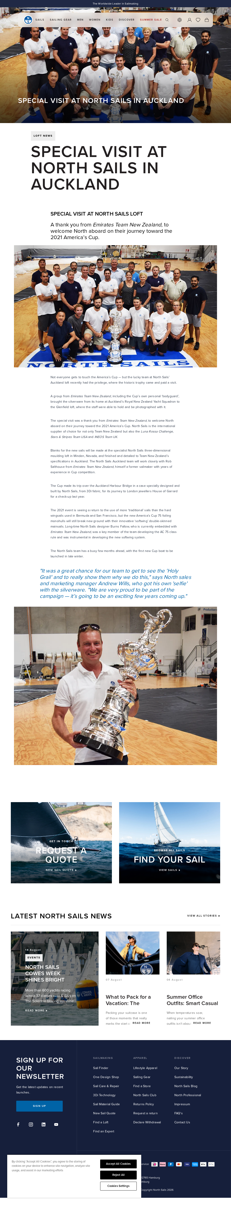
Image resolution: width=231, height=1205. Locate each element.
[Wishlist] (198, 20)
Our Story (181, 1068)
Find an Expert (103, 1131)
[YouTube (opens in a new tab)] (57, 1125)
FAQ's (178, 1113)
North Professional (187, 1095)
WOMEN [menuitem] (95, 19)
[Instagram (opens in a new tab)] (31, 1125)
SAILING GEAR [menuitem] (61, 19)
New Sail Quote (104, 1113)
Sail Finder (100, 1068)
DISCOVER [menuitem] (127, 19)
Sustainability (183, 1077)
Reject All (118, 1175)
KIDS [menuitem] (109, 19)
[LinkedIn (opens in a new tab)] (44, 1125)
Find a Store (142, 1086)
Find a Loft (100, 1122)
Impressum (182, 1104)
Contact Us (182, 1122)
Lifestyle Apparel (145, 1068)
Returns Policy (143, 1104)
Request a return (145, 1113)
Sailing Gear (141, 1077)
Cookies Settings (118, 1186)
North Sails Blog (185, 1086)
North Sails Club (144, 1095)
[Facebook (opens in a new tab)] (19, 1125)
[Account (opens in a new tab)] (189, 20)
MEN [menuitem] (80, 19)
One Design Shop (106, 1077)
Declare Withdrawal (147, 1122)
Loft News (43, 136)
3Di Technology (104, 1095)
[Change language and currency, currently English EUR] (180, 20)
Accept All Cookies (118, 1164)
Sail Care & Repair (106, 1086)
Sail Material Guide (106, 1104)
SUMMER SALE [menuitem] (151, 19)
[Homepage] (28, 19)
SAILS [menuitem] (39, 19)
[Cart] (206, 20)
